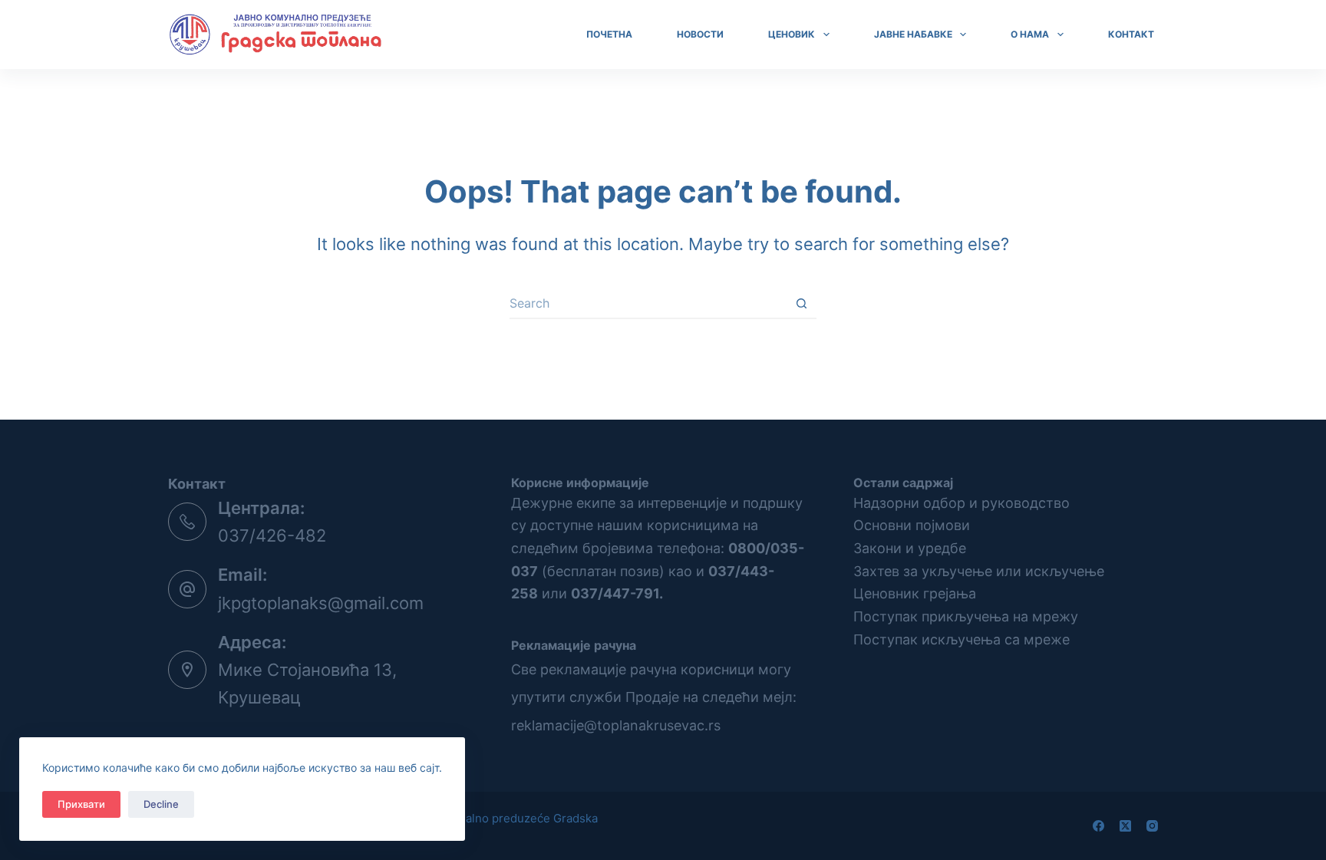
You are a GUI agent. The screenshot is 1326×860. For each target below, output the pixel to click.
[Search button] (801, 303)
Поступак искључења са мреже (961, 639)
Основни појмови (911, 525)
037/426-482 (272, 535)
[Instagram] (1152, 826)
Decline (161, 804)
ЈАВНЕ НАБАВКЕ (913, 34)
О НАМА (1030, 34)
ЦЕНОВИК (791, 34)
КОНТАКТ (1131, 34)
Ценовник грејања (914, 593)
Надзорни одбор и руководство (961, 503)
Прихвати (81, 804)
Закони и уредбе (909, 548)
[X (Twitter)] (1125, 826)
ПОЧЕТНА (609, 34)
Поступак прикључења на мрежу (965, 616)
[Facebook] (1098, 826)
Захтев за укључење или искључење (978, 571)
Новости (700, 34)
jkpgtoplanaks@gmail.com (321, 603)
